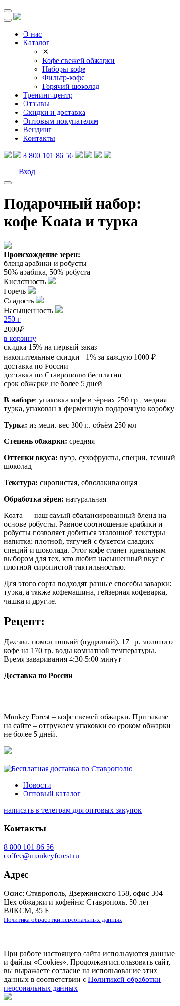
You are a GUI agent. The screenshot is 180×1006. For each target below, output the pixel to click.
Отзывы (36, 104)
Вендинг (37, 130)
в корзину (20, 338)
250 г (12, 319)
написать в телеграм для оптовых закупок (73, 810)
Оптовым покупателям (60, 121)
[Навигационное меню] (8, 10)
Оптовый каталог (52, 794)
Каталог (36, 42)
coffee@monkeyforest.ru (41, 856)
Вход (26, 171)
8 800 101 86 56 (48, 155)
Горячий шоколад (70, 86)
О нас (32, 34)
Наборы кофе (63, 69)
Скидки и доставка (54, 112)
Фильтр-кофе (63, 78)
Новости (37, 785)
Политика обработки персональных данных (63, 919)
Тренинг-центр (47, 95)
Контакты (39, 138)
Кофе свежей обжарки (78, 60)
